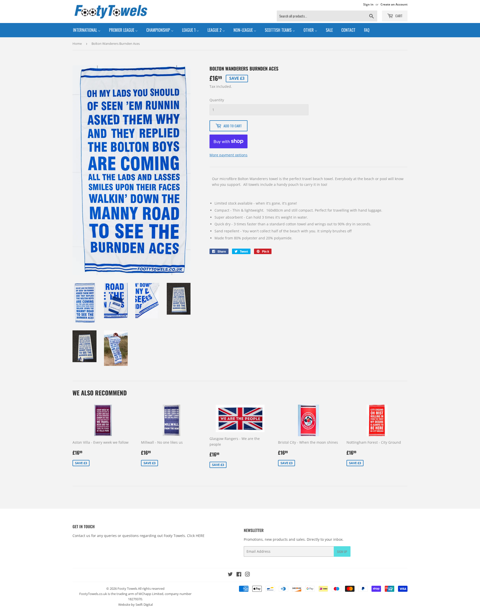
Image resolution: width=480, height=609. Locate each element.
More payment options (229, 155)
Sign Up (342, 551)
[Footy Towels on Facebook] (239, 574)
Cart (398, 15)
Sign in (368, 4)
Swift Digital (144, 604)
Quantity (217, 100)
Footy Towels (127, 588)
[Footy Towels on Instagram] (247, 574)
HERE (200, 535)
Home (77, 43)
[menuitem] (87, 30)
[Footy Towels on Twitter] (230, 574)
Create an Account (394, 4)
